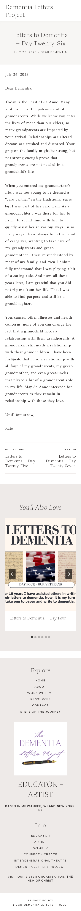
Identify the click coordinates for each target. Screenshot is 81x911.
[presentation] (40, 564)
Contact (40, 705)
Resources (40, 699)
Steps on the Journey (40, 711)
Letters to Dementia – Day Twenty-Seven (61, 458)
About (40, 686)
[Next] (68, 574)
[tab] (32, 637)
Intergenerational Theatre (40, 860)
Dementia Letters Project (40, 866)
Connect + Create (40, 854)
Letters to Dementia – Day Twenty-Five (20, 458)
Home (41, 680)
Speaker (40, 848)
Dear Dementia (54, 52)
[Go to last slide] (12, 574)
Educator (40, 835)
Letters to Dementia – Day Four (38, 618)
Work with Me (40, 693)
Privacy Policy (40, 900)
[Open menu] (72, 11)
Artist (40, 841)
